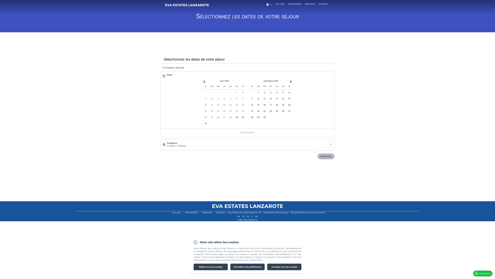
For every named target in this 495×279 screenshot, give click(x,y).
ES (248, 216)
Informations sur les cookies (308, 212)
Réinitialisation (247, 132)
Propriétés (295, 4)
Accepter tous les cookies (284, 267)
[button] (237, 93)
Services (310, 4)
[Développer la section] (330, 144)
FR (243, 216)
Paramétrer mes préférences (247, 267)
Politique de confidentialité (244, 212)
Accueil (280, 4)
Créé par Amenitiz (247, 220)
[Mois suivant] (290, 81)
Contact (323, 4)
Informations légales (276, 212)
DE (256, 216)
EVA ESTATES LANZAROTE (187, 5)
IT (252, 216)
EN (238, 216)
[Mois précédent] (204, 81)
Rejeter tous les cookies (210, 267)
